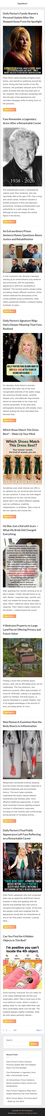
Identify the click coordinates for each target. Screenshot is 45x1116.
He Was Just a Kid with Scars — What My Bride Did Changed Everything (21, 530)
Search (9, 1040)
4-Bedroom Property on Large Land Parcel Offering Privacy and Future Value (22, 629)
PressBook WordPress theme (27, 1113)
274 (14, 1030)
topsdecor (22, 3)
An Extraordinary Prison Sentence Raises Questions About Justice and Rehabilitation (22, 235)
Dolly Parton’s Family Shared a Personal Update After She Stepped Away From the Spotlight (22, 17)
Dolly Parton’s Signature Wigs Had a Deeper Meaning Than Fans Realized (22, 324)
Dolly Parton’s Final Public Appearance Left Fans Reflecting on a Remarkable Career (22, 834)
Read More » (10, 109)
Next (38, 1030)
